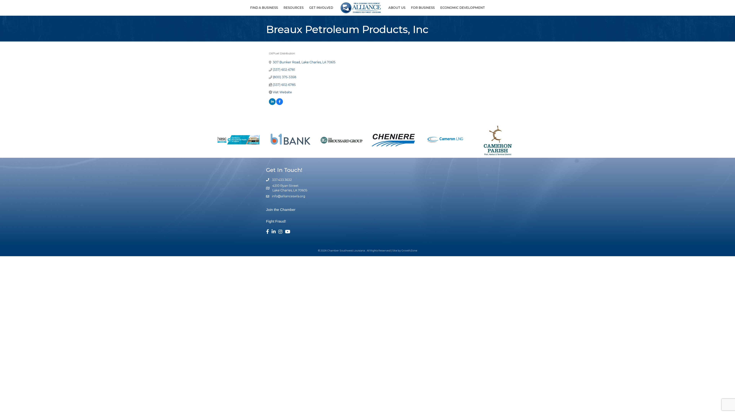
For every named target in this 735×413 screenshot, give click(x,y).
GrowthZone (409, 250)
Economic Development (462, 8)
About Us (396, 8)
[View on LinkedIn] (272, 104)
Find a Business (264, 8)
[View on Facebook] (279, 104)
